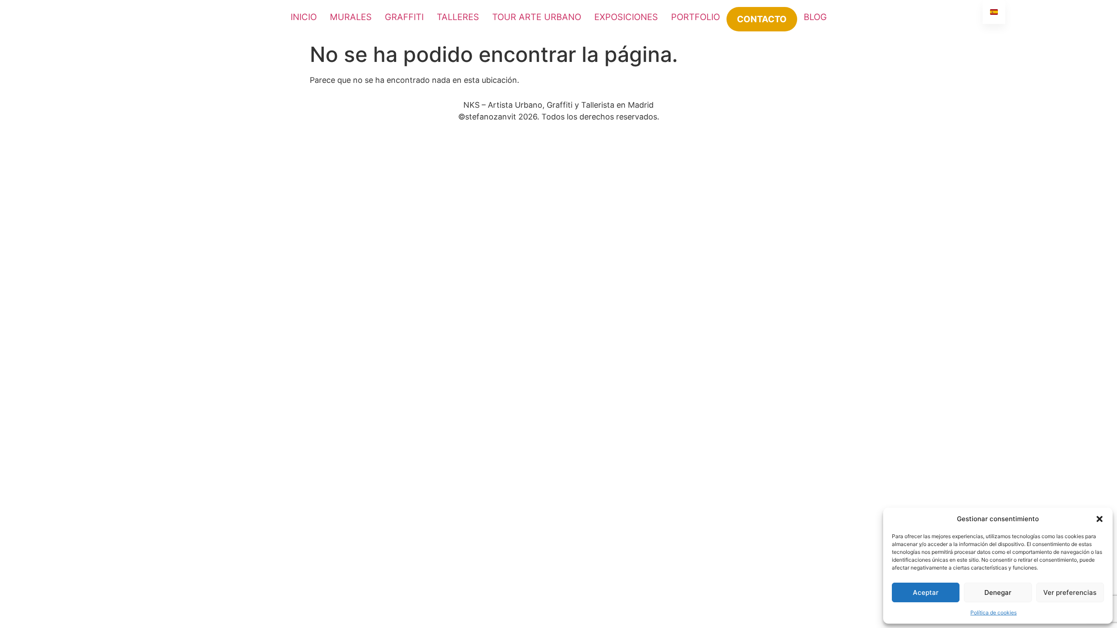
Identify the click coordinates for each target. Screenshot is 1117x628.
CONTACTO (762, 19)
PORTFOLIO (695, 17)
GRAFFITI (404, 17)
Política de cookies (993, 612)
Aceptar (926, 592)
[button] (1099, 519)
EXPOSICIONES (626, 17)
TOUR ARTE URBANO (536, 17)
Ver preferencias (1069, 592)
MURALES (351, 17)
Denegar (997, 592)
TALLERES (458, 17)
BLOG (815, 17)
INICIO (304, 17)
